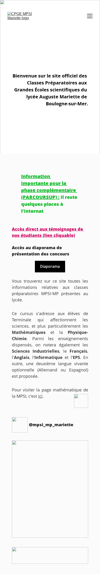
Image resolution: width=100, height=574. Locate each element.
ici (40, 396)
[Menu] (90, 16)
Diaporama (50, 266)
